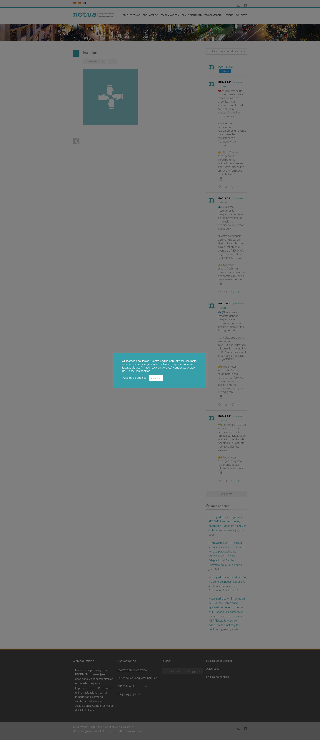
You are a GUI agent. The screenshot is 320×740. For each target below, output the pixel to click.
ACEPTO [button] (156, 377)
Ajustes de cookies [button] (134, 377)
